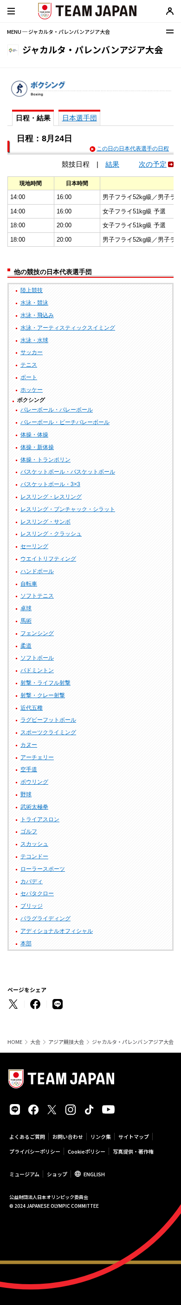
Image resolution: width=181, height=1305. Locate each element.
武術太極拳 (34, 807)
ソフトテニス (37, 596)
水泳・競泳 (34, 303)
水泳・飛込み (37, 315)
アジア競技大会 (66, 1041)
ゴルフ (28, 831)
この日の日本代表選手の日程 (133, 148)
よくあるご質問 (27, 1136)
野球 (26, 794)
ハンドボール (37, 571)
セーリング (34, 546)
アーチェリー (37, 757)
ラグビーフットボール (48, 720)
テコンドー (34, 856)
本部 (26, 943)
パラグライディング (45, 918)
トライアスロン (39, 819)
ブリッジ (31, 906)
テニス (28, 365)
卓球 (26, 608)
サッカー (31, 352)
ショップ (57, 1174)
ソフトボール (37, 658)
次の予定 (153, 164)
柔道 (26, 646)
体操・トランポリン (45, 459)
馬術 (26, 621)
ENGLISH (94, 1174)
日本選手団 (79, 118)
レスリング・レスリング (51, 496)
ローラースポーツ (42, 869)
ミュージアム (24, 1174)
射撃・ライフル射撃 (45, 683)
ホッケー (31, 390)
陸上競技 (31, 290)
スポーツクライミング (48, 732)
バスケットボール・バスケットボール (67, 471)
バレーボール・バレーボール (56, 409)
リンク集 (100, 1136)
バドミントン (37, 670)
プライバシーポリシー (34, 1151)
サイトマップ (133, 1136)
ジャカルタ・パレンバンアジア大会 (133, 1041)
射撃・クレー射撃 (42, 695)
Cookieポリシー (86, 1151)
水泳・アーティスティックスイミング (67, 328)
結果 (112, 164)
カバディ (31, 881)
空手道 (28, 769)
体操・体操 (34, 434)
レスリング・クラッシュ (51, 534)
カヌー (28, 745)
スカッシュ (34, 844)
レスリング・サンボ (45, 521)
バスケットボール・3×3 (50, 484)
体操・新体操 (37, 447)
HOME (14, 1041)
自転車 (28, 584)
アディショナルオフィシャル (56, 931)
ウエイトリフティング (48, 559)
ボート (28, 377)
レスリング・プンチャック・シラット (67, 509)
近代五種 (31, 708)
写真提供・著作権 (133, 1151)
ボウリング (34, 782)
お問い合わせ (67, 1136)
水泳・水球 (34, 340)
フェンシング (37, 633)
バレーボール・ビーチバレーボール (65, 422)
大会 (35, 1041)
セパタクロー (37, 893)
